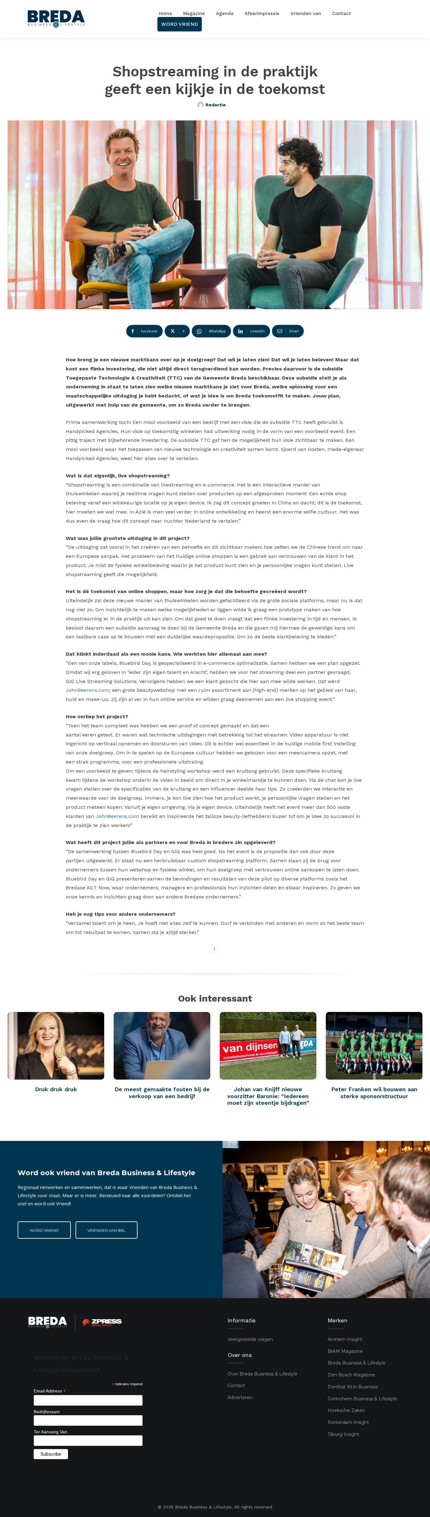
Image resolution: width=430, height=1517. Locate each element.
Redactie (216, 104)
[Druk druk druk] (56, 1046)
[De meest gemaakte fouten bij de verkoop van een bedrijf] (162, 1046)
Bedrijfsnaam (47, 1411)
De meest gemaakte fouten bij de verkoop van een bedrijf (162, 1092)
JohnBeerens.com (87, 690)
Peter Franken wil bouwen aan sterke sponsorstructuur (374, 1092)
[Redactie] (201, 105)
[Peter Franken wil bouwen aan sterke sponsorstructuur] (374, 1046)
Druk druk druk (56, 1089)
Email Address (50, 1391)
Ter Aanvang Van (50, 1431)
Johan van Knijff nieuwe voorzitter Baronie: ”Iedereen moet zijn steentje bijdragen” (268, 1096)
